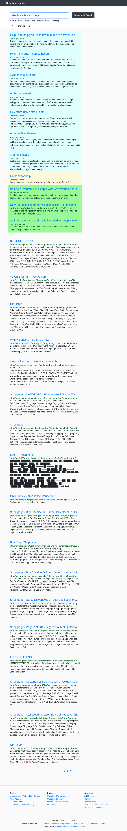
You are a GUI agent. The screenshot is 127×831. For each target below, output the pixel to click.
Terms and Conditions (93, 807)
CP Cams (16, 304)
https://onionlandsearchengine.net (71, 826)
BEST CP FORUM (21, 240)
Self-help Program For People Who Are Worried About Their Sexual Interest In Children (64, 189)
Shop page (17, 424)
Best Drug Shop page (23, 542)
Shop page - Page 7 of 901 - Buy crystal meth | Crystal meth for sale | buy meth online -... (65, 627)
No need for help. (20, 176)
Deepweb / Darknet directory (22, 805)
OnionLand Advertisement (58, 796)
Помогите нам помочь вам (27, 112)
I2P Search (52, 805)
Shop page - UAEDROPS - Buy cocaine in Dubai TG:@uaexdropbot (52, 394)
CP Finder (16, 744)
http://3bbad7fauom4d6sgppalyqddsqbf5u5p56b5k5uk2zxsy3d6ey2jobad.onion (71, 823)
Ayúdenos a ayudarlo (23, 74)
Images (21, 26)
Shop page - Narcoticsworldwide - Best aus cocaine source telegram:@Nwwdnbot (60, 599)
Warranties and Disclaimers (96, 805)
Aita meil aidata (19, 154)
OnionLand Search (15, 3)
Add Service (89, 796)
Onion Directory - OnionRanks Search (33, 361)
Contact (87, 799)
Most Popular (15, 799)
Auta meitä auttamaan (23, 133)
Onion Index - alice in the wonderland (33, 496)
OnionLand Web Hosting (57, 802)
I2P (30, 26)
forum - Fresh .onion (22, 454)
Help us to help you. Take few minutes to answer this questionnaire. (51, 35)
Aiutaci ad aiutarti (20, 93)
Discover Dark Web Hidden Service (25, 796)
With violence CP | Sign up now (29, 339)
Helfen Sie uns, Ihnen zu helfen (29, 53)
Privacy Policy (90, 802)
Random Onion (16, 802)
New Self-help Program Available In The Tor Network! (43, 204)
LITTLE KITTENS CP (23, 657)
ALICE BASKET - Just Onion (28, 276)
